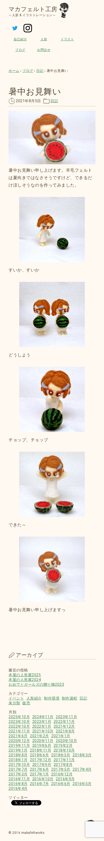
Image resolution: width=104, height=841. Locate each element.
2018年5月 (60, 755)
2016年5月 (82, 784)
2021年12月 (64, 726)
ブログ (20, 50)
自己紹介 (20, 39)
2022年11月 (64, 721)
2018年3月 (82, 755)
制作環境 (51, 698)
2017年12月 (40, 760)
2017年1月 (39, 774)
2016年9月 (65, 779)
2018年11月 (40, 750)
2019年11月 (19, 745)
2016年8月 (18, 784)
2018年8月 (18, 755)
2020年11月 (43, 741)
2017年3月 (18, 774)
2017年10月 (19, 764)
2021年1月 (60, 736)
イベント (16, 698)
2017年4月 (82, 769)
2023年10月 (19, 721)
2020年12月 (19, 741)
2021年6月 (18, 736)
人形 (44, 39)
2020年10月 (66, 741)
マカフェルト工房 (33, 9)
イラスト (67, 39)
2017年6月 (39, 769)
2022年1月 (41, 726)
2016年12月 (62, 774)
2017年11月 (64, 760)
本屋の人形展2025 (25, 675)
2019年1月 (18, 750)
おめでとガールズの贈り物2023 (36, 684)
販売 (26, 703)
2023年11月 (66, 717)
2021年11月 (19, 731)
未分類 (14, 703)
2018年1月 (18, 760)
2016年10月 (43, 779)
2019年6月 (41, 745)
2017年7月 (18, 769)
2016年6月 (60, 784)
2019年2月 (63, 745)
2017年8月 (63, 764)
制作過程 (69, 698)
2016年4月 (18, 788)
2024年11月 (43, 717)
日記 (54, 101)
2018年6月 (39, 755)
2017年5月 (60, 769)
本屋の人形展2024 (25, 680)
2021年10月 (43, 731)
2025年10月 (19, 717)
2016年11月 (19, 779)
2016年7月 (39, 784)
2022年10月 (19, 726)
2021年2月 (39, 736)
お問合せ (43, 50)
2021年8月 (65, 731)
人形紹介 (34, 698)
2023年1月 (41, 721)
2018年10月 (64, 750)
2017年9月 (41, 764)
